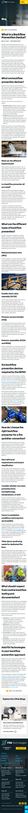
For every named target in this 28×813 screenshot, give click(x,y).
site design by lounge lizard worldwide (11, 809)
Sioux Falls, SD (19, 790)
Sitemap (3, 805)
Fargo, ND (4, 790)
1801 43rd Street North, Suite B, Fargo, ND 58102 (5, 797)
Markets (4, 760)
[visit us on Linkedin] (23, 803)
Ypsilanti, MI (4, 779)
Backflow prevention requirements (9, 380)
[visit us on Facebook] (20, 803)
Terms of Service (10, 805)
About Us (4, 758)
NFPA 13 (17, 394)
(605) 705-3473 (19, 794)
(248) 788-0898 (5, 782)
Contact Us (19, 760)
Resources (4, 756)
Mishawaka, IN (19, 767)
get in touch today (13, 687)
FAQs (17, 756)
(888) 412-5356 (21, 748)
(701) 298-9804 (5, 794)
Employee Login (6, 763)
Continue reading (8, 731)
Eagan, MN (18, 779)
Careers (18, 758)
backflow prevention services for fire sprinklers (12, 676)
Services (3, 753)
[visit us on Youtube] (25, 803)
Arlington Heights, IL (6, 767)
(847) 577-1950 (5, 770)
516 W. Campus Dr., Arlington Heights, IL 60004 (6, 774)
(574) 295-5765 (19, 770)
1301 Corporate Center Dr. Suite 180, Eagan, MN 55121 (21, 785)
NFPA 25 (15, 401)
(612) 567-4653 (19, 782)
